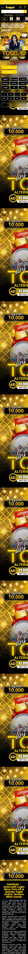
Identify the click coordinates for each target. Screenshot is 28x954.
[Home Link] (10, 7)
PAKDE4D (5, 900)
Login (9, 67)
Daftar (9, 72)
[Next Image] (25, 48)
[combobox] (12, 11)
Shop (2, 7)
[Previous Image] (3, 48)
